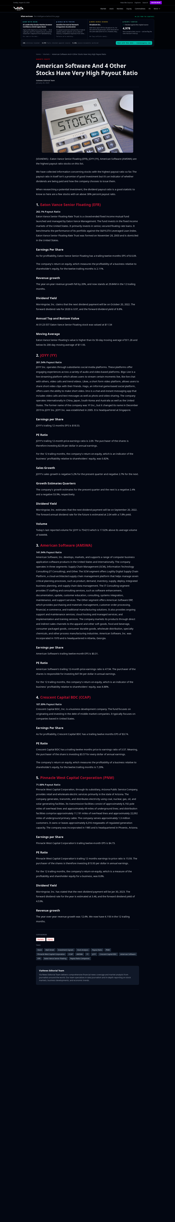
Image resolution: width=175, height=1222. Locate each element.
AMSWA (80, 954)
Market (103, 9)
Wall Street (49, 950)
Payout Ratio (97, 950)
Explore (138, 2)
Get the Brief (155, 3)
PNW (108, 950)
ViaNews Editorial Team (45, 80)
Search (145, 2)
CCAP (71, 954)
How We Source (126, 2)
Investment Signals (65, 950)
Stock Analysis (82, 950)
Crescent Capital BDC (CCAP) (65, 697)
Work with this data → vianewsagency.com (134, 43)
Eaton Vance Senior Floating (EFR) (70, 204)
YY (87, 954)
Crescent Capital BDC (108, 954)
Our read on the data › (31, 36)
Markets (120, 9)
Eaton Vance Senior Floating (55, 958)
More (156, 9)
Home (38, 54)
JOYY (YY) (48, 355)
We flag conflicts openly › (99, 36)
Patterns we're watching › (65, 36)
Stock (40, 950)
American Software (127, 954)
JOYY (94, 954)
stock (111, 9)
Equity (129, 9)
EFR (39, 958)
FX (149, 9)
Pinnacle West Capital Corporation (51, 954)
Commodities (140, 9)
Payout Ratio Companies (80, 958)
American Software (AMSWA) (66, 545)
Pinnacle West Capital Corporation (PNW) (77, 777)
